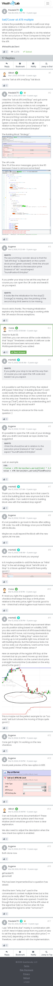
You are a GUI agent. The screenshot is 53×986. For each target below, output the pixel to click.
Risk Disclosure (26, 970)
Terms (26, 966)
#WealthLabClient (10, 46)
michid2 (12, 359)
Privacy (26, 974)
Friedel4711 (13, 10)
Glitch (11, 72)
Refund (26, 978)
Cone (11, 328)
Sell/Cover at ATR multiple (18, 19)
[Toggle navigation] (47, 3)
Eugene (12, 246)
